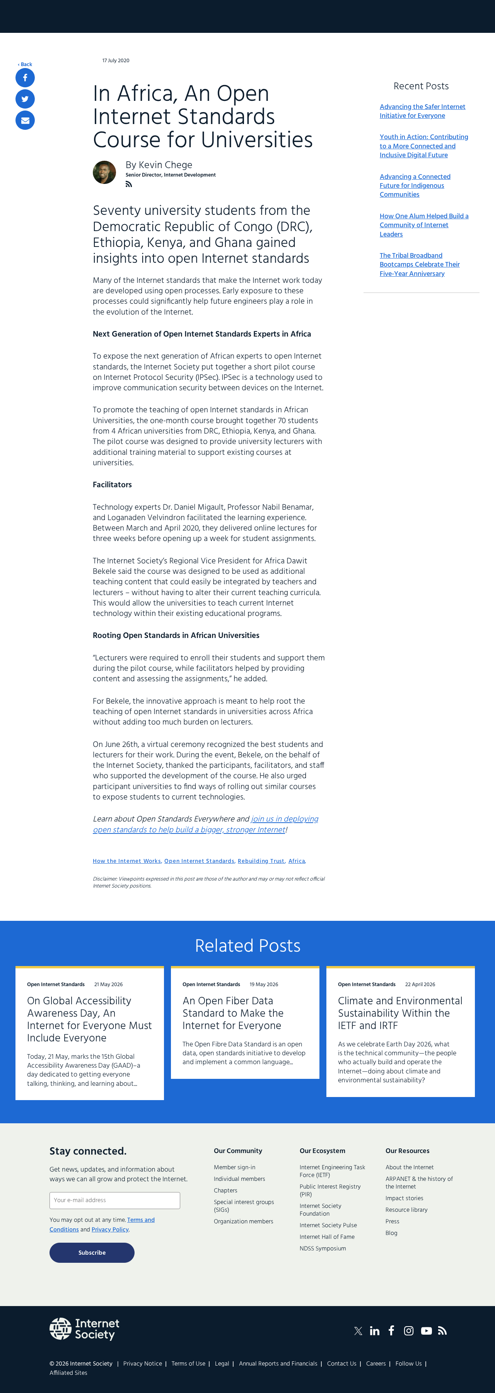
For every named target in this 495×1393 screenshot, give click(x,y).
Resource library (407, 1210)
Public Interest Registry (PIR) (330, 1191)
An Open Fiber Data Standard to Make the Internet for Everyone (233, 1014)
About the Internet (410, 1168)
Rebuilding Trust (261, 861)
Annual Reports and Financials (278, 1364)
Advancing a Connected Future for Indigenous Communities (415, 186)
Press (392, 1222)
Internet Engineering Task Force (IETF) (332, 1171)
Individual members (239, 1179)
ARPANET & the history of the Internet (419, 1183)
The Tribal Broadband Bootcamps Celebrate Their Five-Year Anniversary (420, 265)
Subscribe (92, 1253)
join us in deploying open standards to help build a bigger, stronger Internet (205, 824)
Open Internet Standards (199, 861)
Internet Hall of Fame (327, 1237)
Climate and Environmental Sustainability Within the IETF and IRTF (400, 1014)
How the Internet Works (127, 861)
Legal (222, 1364)
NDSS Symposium (323, 1249)
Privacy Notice (142, 1364)
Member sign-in (234, 1168)
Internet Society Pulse (328, 1226)
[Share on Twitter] (25, 99)
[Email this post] (25, 120)
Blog (392, 1233)
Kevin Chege (166, 165)
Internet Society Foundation (320, 1210)
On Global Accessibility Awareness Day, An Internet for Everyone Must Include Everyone (89, 1020)
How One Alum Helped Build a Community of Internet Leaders (424, 225)
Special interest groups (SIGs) (244, 1206)
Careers (376, 1364)
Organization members (243, 1222)
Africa (296, 861)
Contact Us (342, 1364)
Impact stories (404, 1199)
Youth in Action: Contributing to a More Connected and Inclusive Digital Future (424, 146)
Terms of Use (188, 1364)
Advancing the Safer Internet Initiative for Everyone (423, 112)
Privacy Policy (110, 1230)
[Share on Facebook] (25, 77)
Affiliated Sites (68, 1373)
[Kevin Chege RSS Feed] (129, 184)
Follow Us (409, 1364)
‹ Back (25, 65)
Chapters (225, 1191)
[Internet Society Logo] (84, 1329)
